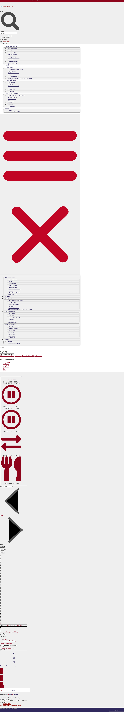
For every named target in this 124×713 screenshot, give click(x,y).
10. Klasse (6, 362)
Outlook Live (38, 356)
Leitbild (10, 50)
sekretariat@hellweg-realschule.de (10, 705)
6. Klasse (6, 364)
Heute (1, 515)
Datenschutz (113, 711)
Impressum (120, 711)
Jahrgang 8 (11, 102)
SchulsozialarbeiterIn (13, 86)
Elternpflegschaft (12, 91)
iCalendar (25, 356)
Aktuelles (7, 65)
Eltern (5, 370)
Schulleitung (11, 82)
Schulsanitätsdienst (13, 76)
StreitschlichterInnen (13, 73)
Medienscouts (12, 71)
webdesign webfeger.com (11, 708)
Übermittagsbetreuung (14, 61)
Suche (1, 11)
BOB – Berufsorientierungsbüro (16, 95)
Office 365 (31, 356)
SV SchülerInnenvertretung (15, 69)
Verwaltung (11, 87)
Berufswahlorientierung (11, 93)
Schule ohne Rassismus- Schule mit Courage (20, 78)
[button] (40, 194)
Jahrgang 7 (11, 100)
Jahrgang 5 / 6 (12, 99)
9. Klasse (6, 368)
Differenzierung (12, 56)
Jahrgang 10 (11, 106)
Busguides (11, 74)
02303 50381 (6, 42)
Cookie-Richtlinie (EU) (14, 111)
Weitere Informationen (6, 643)
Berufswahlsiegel (12, 97)
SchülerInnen (9, 67)
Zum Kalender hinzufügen (7, 354)
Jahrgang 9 (11, 104)
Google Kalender (16, 356)
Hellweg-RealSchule (11, 46)
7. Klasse (6, 365)
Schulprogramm (12, 48)
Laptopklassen (12, 52)
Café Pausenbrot (12, 63)
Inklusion (10, 59)
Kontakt (7, 108)
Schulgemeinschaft (10, 80)
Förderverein (11, 89)
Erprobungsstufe (12, 54)
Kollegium (10, 84)
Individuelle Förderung (14, 58)
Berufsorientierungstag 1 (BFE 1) (16, 625)
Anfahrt (10, 110)
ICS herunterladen (5, 356)
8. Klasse (6, 367)
